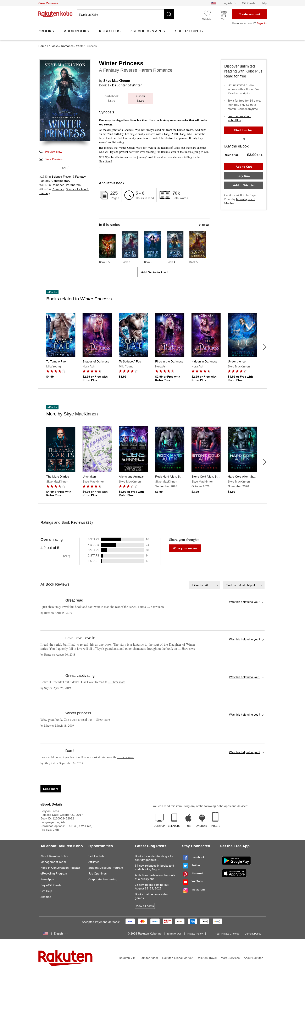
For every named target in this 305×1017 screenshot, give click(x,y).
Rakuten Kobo (55, 14)
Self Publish (96, 856)
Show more (155, 607)
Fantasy (44, 180)
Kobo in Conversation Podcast (60, 867)
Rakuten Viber (148, 957)
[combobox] (204, 585)
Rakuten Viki (127, 957)
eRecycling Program (53, 873)
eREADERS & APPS (148, 31)
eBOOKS (47, 31)
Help (264, 3)
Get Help (46, 891)
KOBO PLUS (110, 31)
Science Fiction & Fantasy (68, 176)
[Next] (265, 347)
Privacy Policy (195, 933)
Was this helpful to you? (244, 601)
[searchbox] (125, 14)
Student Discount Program (105, 867)
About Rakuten (253, 957)
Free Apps (47, 879)
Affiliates (93, 861)
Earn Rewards (48, 3)
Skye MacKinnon (116, 80)
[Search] (169, 14)
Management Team (53, 861)
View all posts (145, 906)
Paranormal (73, 185)
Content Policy (253, 933)
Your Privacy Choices (227, 933)
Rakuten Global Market (177, 957)
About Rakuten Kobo (54, 856)
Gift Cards (248, 3)
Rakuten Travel (207, 957)
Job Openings (97, 873)
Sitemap (45, 896)
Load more (50, 788)
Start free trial (243, 130)
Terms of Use (174, 933)
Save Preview (53, 159)
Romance (58, 185)
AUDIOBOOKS (77, 31)
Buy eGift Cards (50, 885)
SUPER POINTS (189, 31)
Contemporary (60, 180)
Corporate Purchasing (102, 879)
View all (204, 224)
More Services (230, 957)
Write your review (185, 548)
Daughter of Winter (127, 85)
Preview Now (53, 151)
